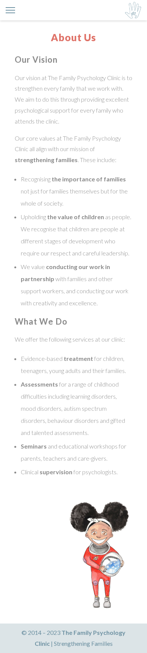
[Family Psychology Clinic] (133, 10)
